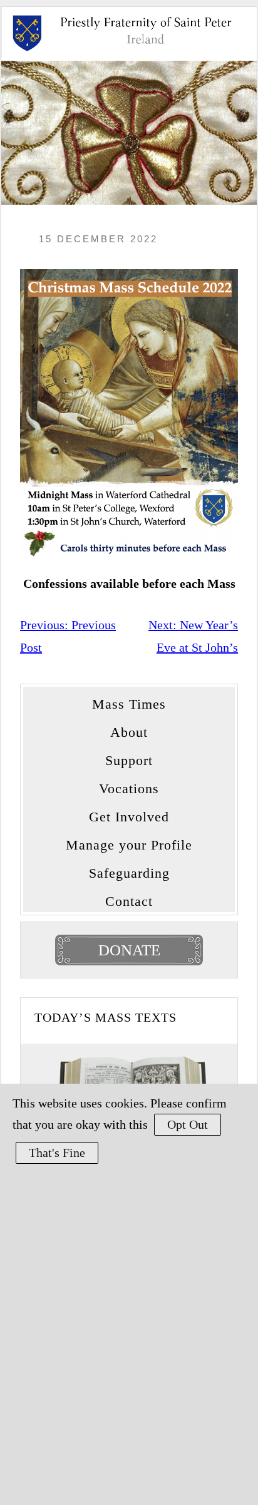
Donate (129, 950)
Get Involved (129, 813)
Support (129, 757)
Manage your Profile (129, 841)
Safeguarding (129, 870)
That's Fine (57, 1152)
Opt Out (187, 1124)
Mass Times (129, 701)
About (129, 729)
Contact (129, 898)
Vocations (129, 785)
